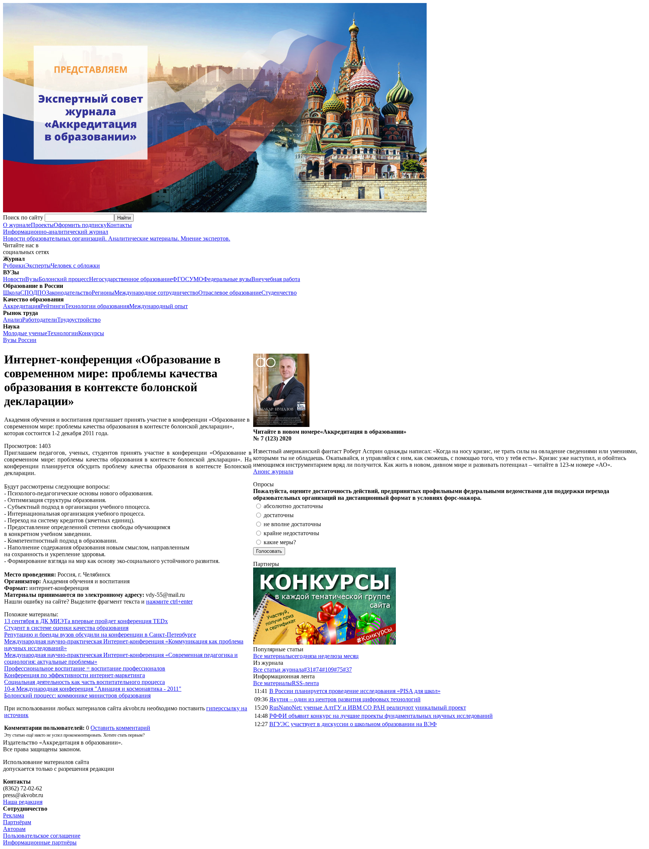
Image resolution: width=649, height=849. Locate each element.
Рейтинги (52, 306)
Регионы (103, 292)
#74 (317, 669)
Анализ (12, 319)
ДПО (39, 292)
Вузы (32, 279)
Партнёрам (17, 822)
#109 (328, 669)
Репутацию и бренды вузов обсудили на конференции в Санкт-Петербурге (100, 634)
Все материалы (272, 656)
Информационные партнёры (40, 842)
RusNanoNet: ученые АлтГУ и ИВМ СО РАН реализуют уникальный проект (367, 707)
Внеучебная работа (275, 279)
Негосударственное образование (130, 279)
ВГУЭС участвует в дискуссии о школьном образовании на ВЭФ (353, 724)
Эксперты (38, 265)
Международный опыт (158, 306)
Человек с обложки (75, 265)
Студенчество (279, 292)
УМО (196, 279)
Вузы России (19, 340)
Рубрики (14, 265)
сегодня (302, 656)
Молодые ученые (25, 333)
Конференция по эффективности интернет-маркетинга (74, 675)
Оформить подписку (80, 225)
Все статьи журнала (278, 669)
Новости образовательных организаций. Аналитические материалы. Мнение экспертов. (116, 235)
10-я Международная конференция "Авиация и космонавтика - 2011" (92, 689)
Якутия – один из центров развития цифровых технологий (345, 699)
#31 (308, 669)
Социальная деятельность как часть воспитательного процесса (84, 682)
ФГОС (180, 279)
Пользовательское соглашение (41, 835)
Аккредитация (21, 306)
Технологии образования (97, 306)
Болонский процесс (64, 279)
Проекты (42, 225)
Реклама (13, 815)
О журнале (17, 225)
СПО (26, 292)
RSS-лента (305, 683)
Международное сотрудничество (156, 292)
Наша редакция (22, 802)
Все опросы (630, 484)
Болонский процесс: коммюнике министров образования (77, 695)
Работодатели (39, 319)
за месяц (348, 656)
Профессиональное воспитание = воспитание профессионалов (84, 668)
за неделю (324, 656)
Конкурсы (91, 333)
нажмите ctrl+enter (169, 601)
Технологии (62, 333)
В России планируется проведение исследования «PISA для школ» (355, 691)
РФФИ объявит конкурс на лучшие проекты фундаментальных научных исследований (381, 716)
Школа (11, 292)
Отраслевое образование (229, 292)
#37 (347, 669)
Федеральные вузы (227, 279)
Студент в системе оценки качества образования (66, 628)
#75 (338, 669)
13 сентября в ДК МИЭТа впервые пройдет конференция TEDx (86, 621)
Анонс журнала (273, 471)
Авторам (14, 829)
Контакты (119, 225)
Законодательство (69, 292)
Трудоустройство (79, 319)
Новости (14, 279)
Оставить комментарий (120, 728)
